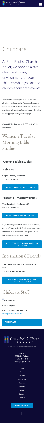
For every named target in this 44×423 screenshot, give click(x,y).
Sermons (22, 383)
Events (22, 387)
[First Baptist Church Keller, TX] (14, 3)
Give (22, 390)
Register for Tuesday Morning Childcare (22, 244)
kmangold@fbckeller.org (12, 313)
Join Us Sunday (22, 405)
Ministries (22, 379)
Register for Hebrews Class (20, 187)
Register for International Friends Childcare (22, 280)
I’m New (22, 375)
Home (22, 368)
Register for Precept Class (20, 215)
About (22, 372)
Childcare (10, 322)
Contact (22, 398)
